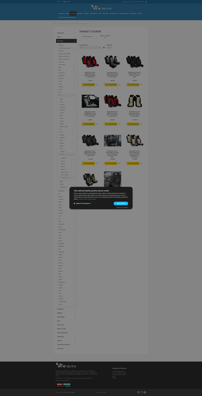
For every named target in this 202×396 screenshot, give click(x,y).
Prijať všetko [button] (121, 203)
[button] (82, 203)
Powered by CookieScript (122, 207)
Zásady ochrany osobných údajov (87, 199)
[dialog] (101, 198)
